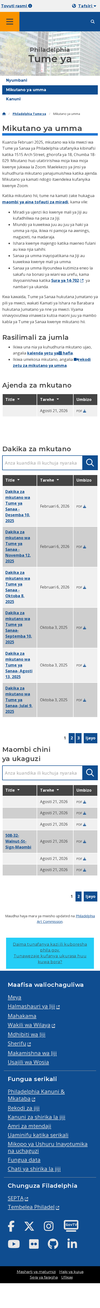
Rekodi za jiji (24, 1108)
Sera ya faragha (44, 1277)
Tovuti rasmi (14, 6)
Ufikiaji (67, 1277)
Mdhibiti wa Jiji (26, 1034)
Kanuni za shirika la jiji (36, 1117)
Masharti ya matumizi (36, 1272)
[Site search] (92, 22)
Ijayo (90, 738)
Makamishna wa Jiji (32, 1053)
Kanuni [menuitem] (13, 99)
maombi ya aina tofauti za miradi (35, 202)
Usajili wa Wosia (28, 1062)
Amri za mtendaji (29, 1126)
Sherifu (17, 1043)
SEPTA (16, 1198)
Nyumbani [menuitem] (16, 80)
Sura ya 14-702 (65, 280)
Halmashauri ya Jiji (31, 1006)
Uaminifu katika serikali (38, 1135)
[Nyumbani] (4, 114)
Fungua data (24, 1159)
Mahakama (22, 1016)
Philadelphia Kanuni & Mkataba (36, 1095)
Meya (14, 997)
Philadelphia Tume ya (29, 114)
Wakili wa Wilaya (29, 1025)
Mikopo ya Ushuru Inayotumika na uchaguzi (48, 1147)
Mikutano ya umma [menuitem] (26, 89)
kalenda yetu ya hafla (50, 353)
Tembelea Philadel (31, 1207)
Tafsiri (86, 6)
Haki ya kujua (71, 1272)
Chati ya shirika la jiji (34, 1168)
